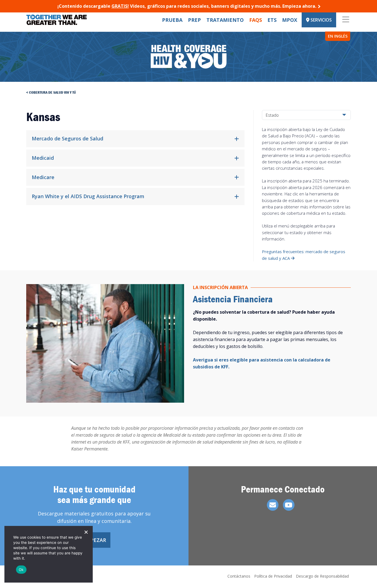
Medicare (43, 177)
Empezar (94, 540)
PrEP (194, 20)
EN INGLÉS (337, 36)
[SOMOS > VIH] (56, 19)
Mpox (289, 20)
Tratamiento (225, 20)
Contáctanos (238, 576)
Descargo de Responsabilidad (322, 576)
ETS (272, 20)
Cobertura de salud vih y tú (52, 92)
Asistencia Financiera (233, 299)
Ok (21, 569)
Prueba (172, 20)
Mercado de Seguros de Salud (68, 138)
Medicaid (43, 157)
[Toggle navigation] (346, 20)
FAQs (255, 20)
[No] (86, 532)
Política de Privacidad (273, 576)
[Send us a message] (272, 505)
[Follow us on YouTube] (288, 505)
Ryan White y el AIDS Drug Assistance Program (88, 196)
